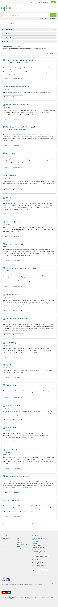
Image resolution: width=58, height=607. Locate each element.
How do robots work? (13, 405)
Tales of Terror (11, 428)
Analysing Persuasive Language (16, 319)
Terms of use (19, 553)
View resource (16, 78)
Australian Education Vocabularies (36, 542)
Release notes (24, 604)
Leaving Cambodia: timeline (15, 244)
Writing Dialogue (11, 385)
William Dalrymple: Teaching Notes (17, 86)
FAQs (18, 540)
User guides (19, 542)
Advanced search (52, 18)
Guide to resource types (22, 544)
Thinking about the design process (17, 476)
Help (27, 2)
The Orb (8, 198)
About (18, 538)
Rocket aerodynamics (13, 175)
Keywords (41, 18)
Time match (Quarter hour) (15, 222)
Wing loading (10, 153)
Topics (46, 18)
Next (33, 53)
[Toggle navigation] (55, 8)
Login (53, 2)
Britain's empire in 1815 (13, 500)
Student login (37, 2)
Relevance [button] (52, 53)
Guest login (45, 2)
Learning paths (5, 546)
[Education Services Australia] (6, 580)
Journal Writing (11, 343)
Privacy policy (20, 550)
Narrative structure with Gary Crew (17, 105)
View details (7, 78)
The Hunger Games (12, 294)
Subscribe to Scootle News (41, 556)
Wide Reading (10, 365)
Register (32, 2)
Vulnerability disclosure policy (23, 548)
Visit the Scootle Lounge (40, 570)
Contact (18, 546)
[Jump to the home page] (6, 8)
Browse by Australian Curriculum (6, 538)
